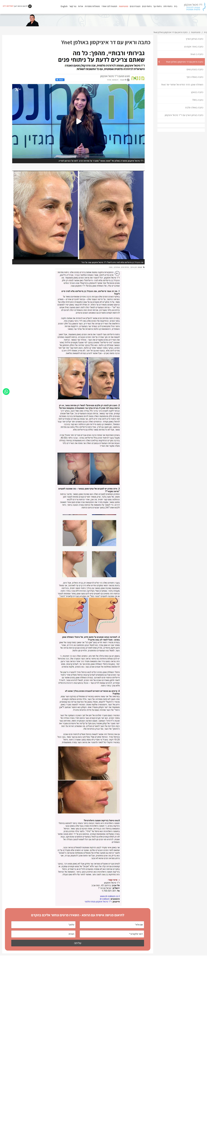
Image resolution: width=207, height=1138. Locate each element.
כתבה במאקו (197, 92)
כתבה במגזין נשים (195, 69)
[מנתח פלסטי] (195, 7)
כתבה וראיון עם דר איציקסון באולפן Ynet (184, 61)
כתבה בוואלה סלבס (194, 107)
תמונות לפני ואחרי (109, 6)
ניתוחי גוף (157, 6)
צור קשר (72, 6)
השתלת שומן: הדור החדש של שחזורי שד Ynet (182, 84)
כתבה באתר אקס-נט (193, 46)
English (64, 6)
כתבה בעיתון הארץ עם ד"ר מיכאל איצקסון (184, 115)
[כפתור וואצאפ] (6, 391)
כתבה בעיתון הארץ (194, 38)
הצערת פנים (135, 6)
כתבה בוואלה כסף (195, 77)
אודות (80, 6)
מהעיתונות (123, 6)
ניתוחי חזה (167, 6)
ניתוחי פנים (147, 6)
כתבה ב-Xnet (197, 54)
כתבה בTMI (197, 99)
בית (175, 6)
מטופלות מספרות (92, 6)
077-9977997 (8, 6)
